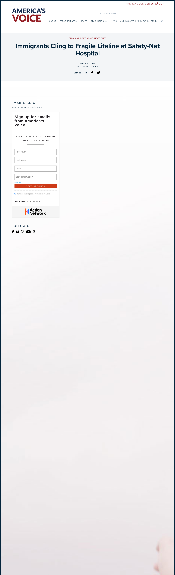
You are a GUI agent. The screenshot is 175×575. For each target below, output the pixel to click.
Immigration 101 (99, 21)
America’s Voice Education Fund (138, 21)
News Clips (100, 38)
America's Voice (145, 3)
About (52, 21)
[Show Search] (162, 21)
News (114, 21)
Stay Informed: (109, 13)
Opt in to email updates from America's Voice (33, 194)
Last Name (20, 158)
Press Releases (68, 21)
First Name (21, 150)
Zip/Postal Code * (24, 175)
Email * (19, 167)
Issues (83, 21)
